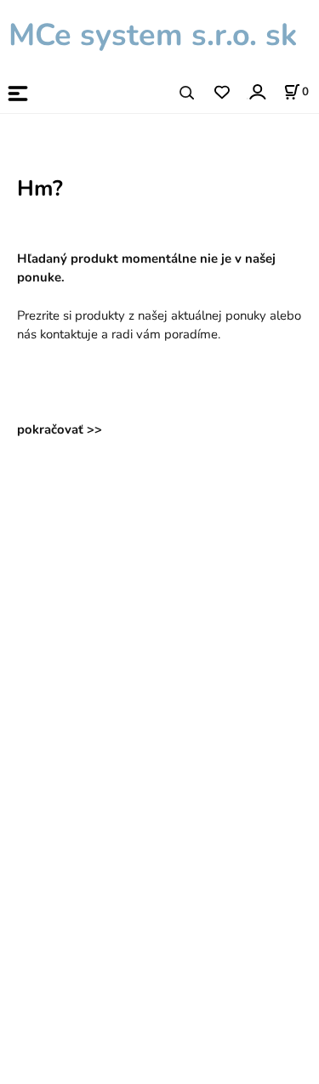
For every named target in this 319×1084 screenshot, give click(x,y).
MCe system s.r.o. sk (148, 35)
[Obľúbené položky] (222, 93)
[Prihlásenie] (256, 91)
